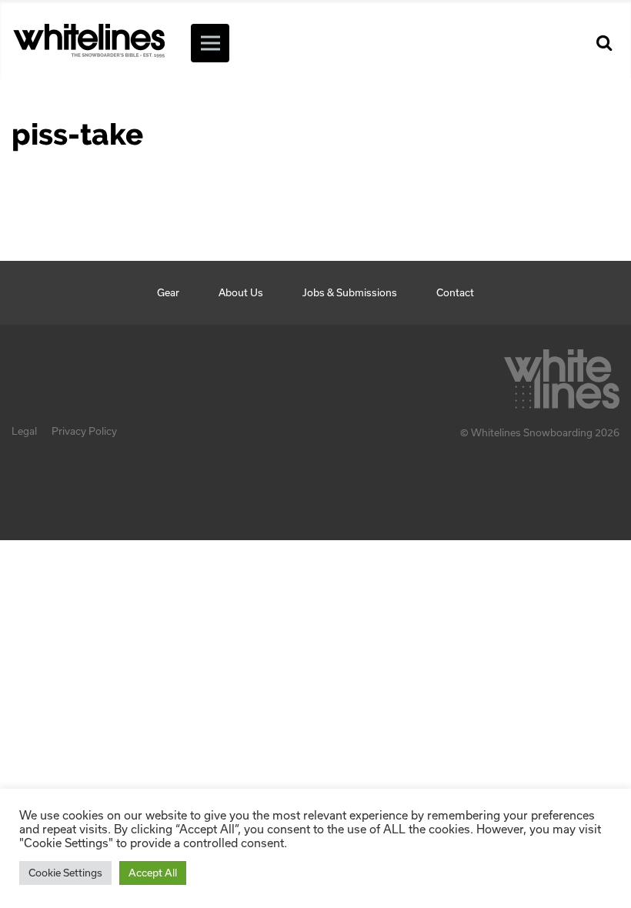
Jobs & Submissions (349, 292)
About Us (241, 292)
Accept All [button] (153, 872)
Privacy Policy (84, 431)
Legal (24, 431)
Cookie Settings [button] (65, 872)
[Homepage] (561, 375)
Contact (455, 292)
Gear (168, 292)
